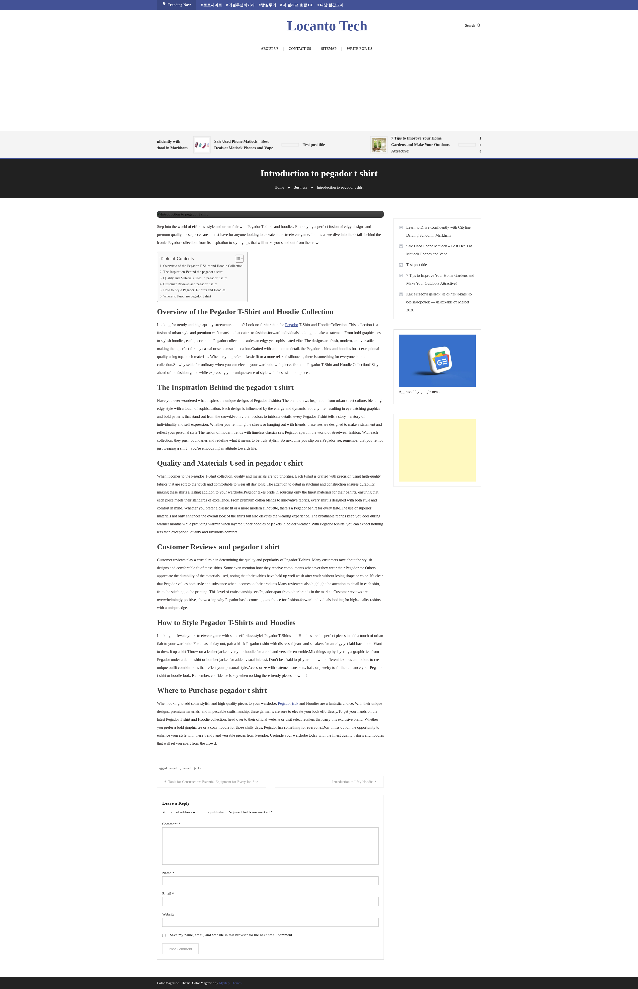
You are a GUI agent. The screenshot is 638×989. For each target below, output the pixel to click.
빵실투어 (268, 5)
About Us (270, 49)
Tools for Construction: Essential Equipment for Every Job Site (213, 782)
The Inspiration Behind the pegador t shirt (193, 272)
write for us (359, 49)
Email (168, 894)
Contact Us (300, 49)
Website (168, 914)
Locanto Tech (327, 25)
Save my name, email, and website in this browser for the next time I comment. (231, 935)
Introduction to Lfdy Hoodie (352, 782)
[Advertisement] (319, 94)
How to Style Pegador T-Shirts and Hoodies (194, 290)
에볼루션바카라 (242, 5)
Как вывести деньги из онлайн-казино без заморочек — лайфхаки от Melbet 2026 (439, 302)
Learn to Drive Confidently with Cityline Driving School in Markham (438, 231)
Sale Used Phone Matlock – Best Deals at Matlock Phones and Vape (232, 144)
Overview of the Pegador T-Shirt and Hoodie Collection (202, 266)
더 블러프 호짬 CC (298, 5)
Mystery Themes (230, 983)
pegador (173, 768)
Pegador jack (288, 703)
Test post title (302, 144)
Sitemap (329, 49)
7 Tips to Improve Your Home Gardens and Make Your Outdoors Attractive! (409, 144)
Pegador (291, 325)
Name (168, 873)
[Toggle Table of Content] (236, 258)
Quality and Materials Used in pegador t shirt (195, 278)
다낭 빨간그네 (331, 5)
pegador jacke (191, 768)
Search (470, 25)
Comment (171, 824)
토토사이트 (212, 5)
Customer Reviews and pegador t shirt (190, 284)
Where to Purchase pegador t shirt (187, 296)
